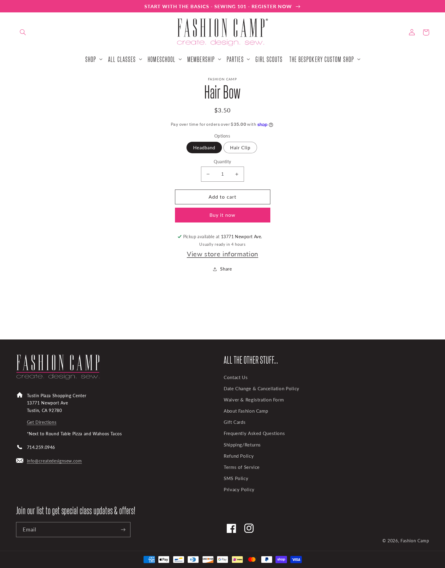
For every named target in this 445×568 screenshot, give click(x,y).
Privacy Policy (239, 489)
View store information (222, 254)
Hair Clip (240, 147)
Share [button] (226, 268)
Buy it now (222, 215)
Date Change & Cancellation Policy (261, 388)
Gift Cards (235, 422)
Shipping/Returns (242, 444)
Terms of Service (242, 467)
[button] (23, 32)
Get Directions (42, 422)
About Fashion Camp (246, 411)
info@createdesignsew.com (54, 460)
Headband (204, 147)
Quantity (222, 161)
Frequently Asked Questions (254, 433)
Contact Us (236, 377)
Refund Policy (239, 456)
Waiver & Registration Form (254, 399)
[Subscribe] (123, 529)
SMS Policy (236, 478)
